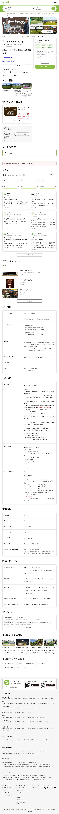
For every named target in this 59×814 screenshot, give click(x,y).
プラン (8, 36)
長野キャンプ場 (13, 708)
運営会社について (6, 787)
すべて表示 (6, 207)
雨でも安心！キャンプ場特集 (8, 766)
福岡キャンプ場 (5, 728)
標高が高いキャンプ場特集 (31, 766)
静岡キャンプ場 (13, 712)
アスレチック (24, 753)
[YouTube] (55, 788)
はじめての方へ (5, 790)
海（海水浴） (22, 751)
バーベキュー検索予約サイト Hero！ (35, 779)
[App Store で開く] (35, 685)
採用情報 (11, 809)
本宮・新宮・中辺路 (8, 667)
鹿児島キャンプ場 (50, 728)
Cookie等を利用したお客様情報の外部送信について (38, 809)
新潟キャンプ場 (20, 708)
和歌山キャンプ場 (43, 717)
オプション (9, 158)
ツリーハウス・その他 (9, 742)
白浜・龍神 (40, 663)
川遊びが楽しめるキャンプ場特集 (44, 766)
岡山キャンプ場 (5, 721)
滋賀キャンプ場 (28, 717)
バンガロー (18, 739)
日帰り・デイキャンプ (7, 751)
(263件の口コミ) (9, 46)
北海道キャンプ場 (6, 698)
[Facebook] (52, 788)
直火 (33, 753)
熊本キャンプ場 (28, 728)
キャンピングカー (52, 751)
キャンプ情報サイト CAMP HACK (9, 775)
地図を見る (22, 44)
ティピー (53, 739)
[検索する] (53, 8)
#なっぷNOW (19, 790)
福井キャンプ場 (42, 708)
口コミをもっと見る (45, 63)
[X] (50, 788)
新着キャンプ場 (38, 762)
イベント (28, 36)
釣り (43, 751)
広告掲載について (20, 797)
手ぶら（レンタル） (37, 751)
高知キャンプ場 (13, 724)
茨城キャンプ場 (36, 703)
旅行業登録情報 (51, 809)
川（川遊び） (15, 751)
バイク (46, 751)
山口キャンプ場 (35, 721)
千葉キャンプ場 (29, 703)
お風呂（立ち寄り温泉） (7, 753)
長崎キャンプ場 (20, 728)
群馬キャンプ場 (51, 703)
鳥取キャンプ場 (20, 721)
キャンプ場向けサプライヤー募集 (22, 803)
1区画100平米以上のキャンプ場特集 (10, 764)
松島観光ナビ (23, 779)
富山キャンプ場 (28, 708)
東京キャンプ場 (5, 703)
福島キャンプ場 (51, 698)
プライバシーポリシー (24, 809)
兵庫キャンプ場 (13, 717)
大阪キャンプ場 (5, 717)
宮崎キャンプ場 (42, 728)
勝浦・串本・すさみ (21, 667)
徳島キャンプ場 (50, 721)
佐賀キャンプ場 (13, 728)
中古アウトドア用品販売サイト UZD (42, 777)
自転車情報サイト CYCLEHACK (9, 777)
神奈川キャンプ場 (13, 703)
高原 (28, 751)
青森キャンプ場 (14, 698)
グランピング (18, 742)
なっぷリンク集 (5, 792)
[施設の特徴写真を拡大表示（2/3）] (17, 86)
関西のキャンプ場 (19, 13)
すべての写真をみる (47, 31)
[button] (16, 200)
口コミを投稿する (50, 174)
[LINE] (47, 788)
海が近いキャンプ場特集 (23, 764)
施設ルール (40, 36)
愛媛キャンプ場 (5, 724)
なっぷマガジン (19, 792)
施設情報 (34, 36)
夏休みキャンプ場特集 (20, 766)
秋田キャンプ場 (36, 698)
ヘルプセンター (33, 787)
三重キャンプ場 (28, 712)
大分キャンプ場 (35, 728)
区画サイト (33, 739)
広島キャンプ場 (13, 721)
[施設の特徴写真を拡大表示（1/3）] (7, 86)
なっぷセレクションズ (21, 787)
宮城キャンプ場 (29, 698)
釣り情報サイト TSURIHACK (38, 775)
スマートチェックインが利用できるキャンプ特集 (40, 764)
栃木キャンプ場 (43, 703)
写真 (13, 36)
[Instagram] (45, 788)
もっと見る (16, 65)
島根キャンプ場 (28, 721)
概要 (3, 36)
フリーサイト (39, 739)
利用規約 (16, 809)
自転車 (29, 753)
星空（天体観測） (17, 753)
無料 (31, 751)
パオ (3, 742)
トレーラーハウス (47, 739)
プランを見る (45, 66)
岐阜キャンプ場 (5, 712)
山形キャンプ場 (43, 698)
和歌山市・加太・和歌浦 (9, 663)
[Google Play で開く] (50, 685)
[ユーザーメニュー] (54, 2)
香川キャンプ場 (42, 721)
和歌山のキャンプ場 (29, 13)
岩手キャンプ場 (21, 698)
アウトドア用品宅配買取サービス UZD (10, 779)
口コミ (17, 36)
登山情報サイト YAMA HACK (24, 775)
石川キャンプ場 (35, 708)
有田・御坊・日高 (30, 663)
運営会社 (5, 809)
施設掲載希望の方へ (20, 800)
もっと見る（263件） (29, 254)
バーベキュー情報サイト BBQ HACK (25, 777)
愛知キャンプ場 (20, 712)
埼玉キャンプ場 (21, 703)
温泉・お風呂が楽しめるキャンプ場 (9, 762)
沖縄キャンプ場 (5, 730)
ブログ (22, 36)
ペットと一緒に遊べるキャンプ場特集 (26, 762)
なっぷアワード (19, 795)
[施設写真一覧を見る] (15, 25)
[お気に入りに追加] (13, 640)
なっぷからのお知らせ (7, 795)
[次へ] (55, 55)
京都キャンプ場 (20, 717)
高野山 (20, 663)
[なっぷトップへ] (5, 2)
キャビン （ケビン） (26, 739)
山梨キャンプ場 (5, 708)
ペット (36, 753)
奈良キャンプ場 (35, 717)
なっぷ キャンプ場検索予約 (8, 13)
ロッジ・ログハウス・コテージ (8, 739)
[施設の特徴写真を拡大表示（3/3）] (27, 86)
